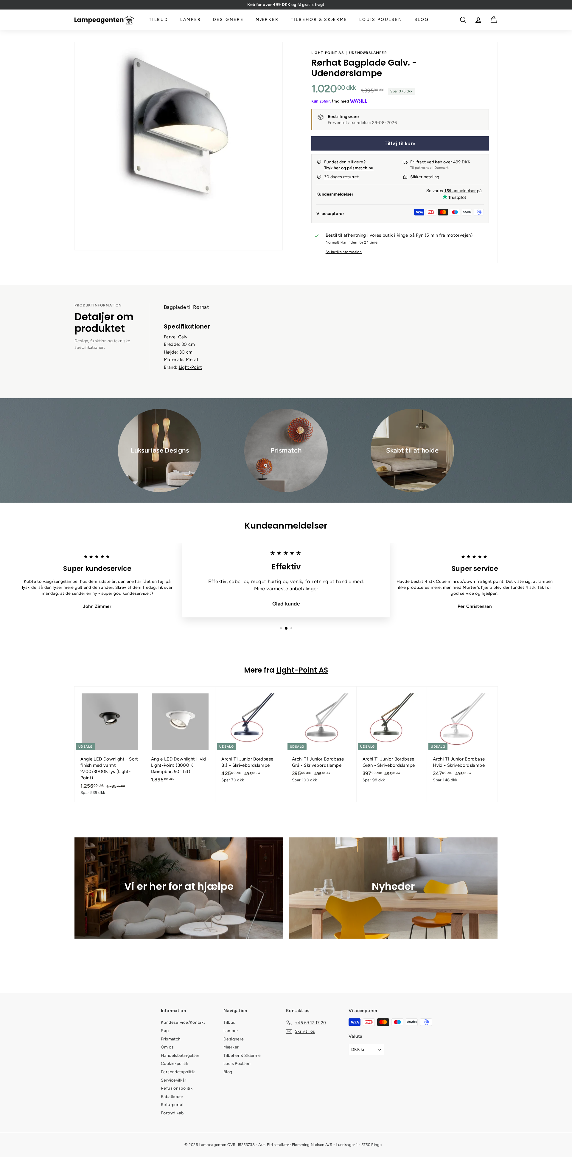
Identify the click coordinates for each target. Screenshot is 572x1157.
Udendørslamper (368, 53)
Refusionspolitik (176, 1088)
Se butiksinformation (344, 252)
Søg (165, 1030)
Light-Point (190, 367)
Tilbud (158, 19)
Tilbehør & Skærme (319, 19)
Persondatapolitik (178, 1071)
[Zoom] (178, 146)
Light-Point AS (327, 53)
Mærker (267, 19)
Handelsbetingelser (180, 1055)
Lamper (190, 19)
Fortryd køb (172, 1113)
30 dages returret (341, 176)
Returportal (172, 1104)
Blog (421, 19)
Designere (228, 19)
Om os (167, 1047)
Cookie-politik (174, 1063)
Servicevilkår (173, 1080)
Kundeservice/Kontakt (183, 1022)
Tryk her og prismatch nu (348, 168)
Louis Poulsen (380, 19)
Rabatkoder (172, 1096)
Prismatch (171, 1039)
